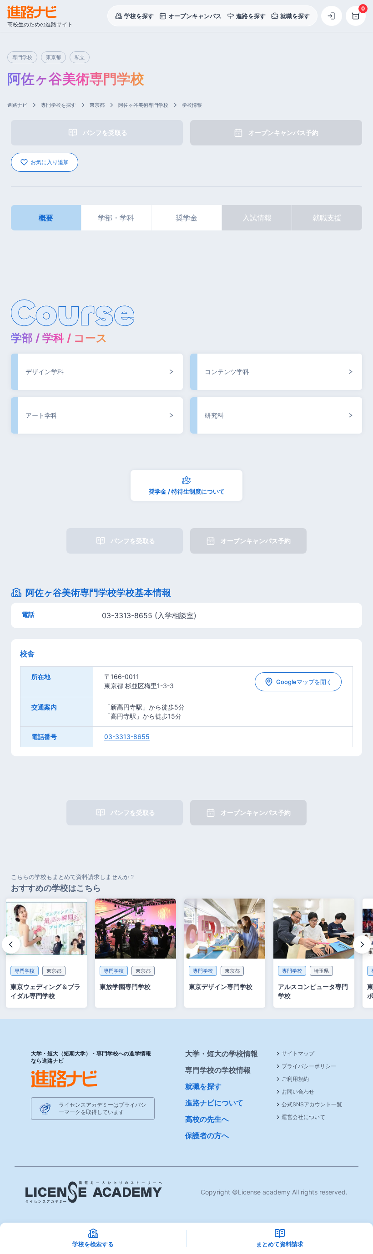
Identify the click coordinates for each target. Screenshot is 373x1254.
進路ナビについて (214, 1102)
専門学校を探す (58, 105)
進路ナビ (17, 105)
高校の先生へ (207, 1119)
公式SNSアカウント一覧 (312, 1104)
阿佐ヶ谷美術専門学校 (143, 105)
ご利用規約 (295, 1078)
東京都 (97, 105)
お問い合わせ (298, 1091)
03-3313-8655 (127, 736)
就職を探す (203, 1086)
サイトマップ (298, 1053)
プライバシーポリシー (309, 1066)
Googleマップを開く (304, 681)
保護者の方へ (207, 1135)
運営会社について (303, 1117)
